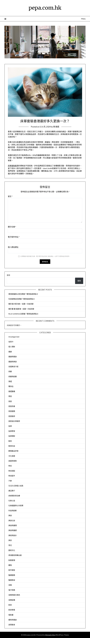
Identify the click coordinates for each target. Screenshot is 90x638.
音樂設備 (11, 600)
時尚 (10, 466)
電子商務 (11, 590)
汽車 (10, 481)
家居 (10, 401)
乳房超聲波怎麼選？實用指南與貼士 (21, 299)
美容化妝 (11, 520)
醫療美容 (11, 580)
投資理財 (11, 436)
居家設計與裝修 (14, 421)
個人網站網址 (13, 247)
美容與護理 (12, 525)
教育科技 (11, 446)
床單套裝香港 (13, 166)
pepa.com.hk (45, 7)
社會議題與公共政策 (15, 505)
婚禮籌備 (11, 391)
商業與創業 (12, 376)
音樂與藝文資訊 (14, 595)
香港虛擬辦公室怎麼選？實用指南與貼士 (23, 294)
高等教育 (11, 625)
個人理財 (11, 347)
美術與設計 (12, 535)
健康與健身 (12, 357)
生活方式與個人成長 (15, 486)
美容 (10, 515)
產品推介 (11, 491)
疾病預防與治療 (14, 496)
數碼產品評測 (13, 451)
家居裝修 (11, 416)
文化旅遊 (11, 456)
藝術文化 (11, 550)
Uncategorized (13, 337)
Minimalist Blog (50, 635)
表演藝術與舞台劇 (15, 555)
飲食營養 (11, 610)
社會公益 (11, 501)
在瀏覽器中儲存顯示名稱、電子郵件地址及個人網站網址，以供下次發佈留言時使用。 (45, 256)
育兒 (10, 545)
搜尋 (8, 275)
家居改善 (11, 406)
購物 (10, 565)
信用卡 (10, 342)
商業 (10, 371)
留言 (10, 196)
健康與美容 (12, 362)
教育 (10, 441)
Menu (83, 19)
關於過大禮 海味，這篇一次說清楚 (20, 304)
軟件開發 (11, 570)
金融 (10, 585)
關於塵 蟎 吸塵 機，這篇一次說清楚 (21, 309)
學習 (10, 396)
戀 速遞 (56, 127)
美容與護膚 (12, 530)
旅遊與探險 (12, 461)
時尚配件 (11, 476)
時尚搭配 (11, 471)
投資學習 (11, 431)
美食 (10, 540)
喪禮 (10, 381)
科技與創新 (12, 510)
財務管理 (11, 560)
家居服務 (11, 411)
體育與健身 (12, 620)
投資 (10, 426)
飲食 (10, 605)
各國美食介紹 (13, 366)
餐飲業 (10, 615)
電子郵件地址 (14, 237)
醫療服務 (11, 575)
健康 (10, 352)
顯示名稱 (12, 227)
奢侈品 (10, 386)
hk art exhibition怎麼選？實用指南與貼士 (23, 314)
